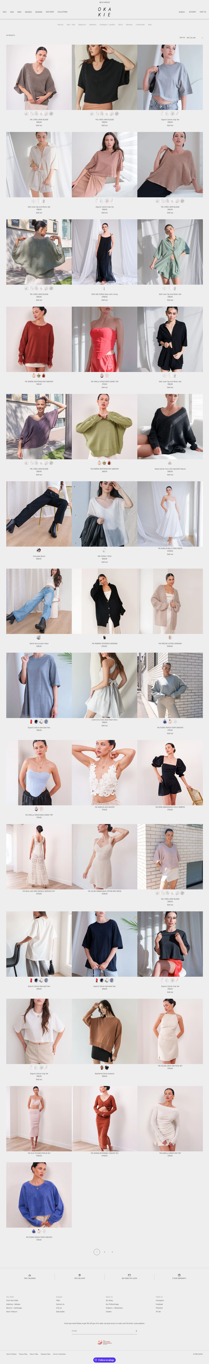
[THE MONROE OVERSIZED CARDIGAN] (104, 601)
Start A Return (11, 1312)
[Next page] (112, 1252)
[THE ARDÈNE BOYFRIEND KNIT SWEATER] (39, 339)
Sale (5, 12)
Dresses (28, 12)
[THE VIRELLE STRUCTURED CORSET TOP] (104, 339)
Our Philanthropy (112, 1304)
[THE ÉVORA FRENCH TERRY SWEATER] (170, 685)
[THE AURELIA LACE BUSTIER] (104, 772)
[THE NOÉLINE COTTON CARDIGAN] (170, 601)
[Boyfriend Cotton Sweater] (104, 1031)
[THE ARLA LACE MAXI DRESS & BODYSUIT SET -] (39, 856)
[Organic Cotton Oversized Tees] (39, 685)
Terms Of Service (11, 1354)
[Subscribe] (133, 1331)
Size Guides (60, 1312)
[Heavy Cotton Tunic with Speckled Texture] (170, 426)
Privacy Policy (23, 1354)
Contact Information (59, 1354)
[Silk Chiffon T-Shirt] (104, 514)
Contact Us (60, 1304)
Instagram (160, 1300)
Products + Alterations (114, 1308)
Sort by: (182, 38)
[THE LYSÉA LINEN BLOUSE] (39, 77)
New (12, 12)
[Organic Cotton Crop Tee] (170, 77)
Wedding (38, 12)
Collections (62, 12)
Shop (19, 12)
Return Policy (34, 1354)
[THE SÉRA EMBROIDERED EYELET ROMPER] (170, 772)
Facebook (159, 1304)
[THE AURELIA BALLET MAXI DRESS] (170, 514)
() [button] (203, 12)
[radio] (26, 113)
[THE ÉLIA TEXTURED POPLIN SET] (39, 1118)
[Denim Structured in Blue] (39, 601)
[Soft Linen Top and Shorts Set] (39, 164)
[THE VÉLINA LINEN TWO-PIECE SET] (170, 1031)
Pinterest (159, 1308)
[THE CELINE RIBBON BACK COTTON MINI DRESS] (104, 856)
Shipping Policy (45, 1354)
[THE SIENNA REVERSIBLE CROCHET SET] (104, 1118)
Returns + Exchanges (14, 1308)
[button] (181, 12)
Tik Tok (158, 1312)
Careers (109, 1312)
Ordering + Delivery (13, 1304)
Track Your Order (12, 1300)
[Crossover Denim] (39, 514)
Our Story (50, 12)
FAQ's (58, 1300)
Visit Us (59, 1308)
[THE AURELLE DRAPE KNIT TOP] (170, 1118)
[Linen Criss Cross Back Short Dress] (104, 685)
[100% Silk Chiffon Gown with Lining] (104, 252)
